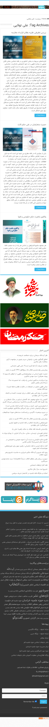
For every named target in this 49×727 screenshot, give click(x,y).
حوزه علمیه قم (16, 600)
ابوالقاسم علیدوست (40, 579)
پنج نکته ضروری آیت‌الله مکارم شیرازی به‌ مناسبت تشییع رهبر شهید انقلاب (26, 453)
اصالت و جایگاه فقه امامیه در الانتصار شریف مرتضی (29, 473)
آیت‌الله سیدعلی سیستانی (23, 573)
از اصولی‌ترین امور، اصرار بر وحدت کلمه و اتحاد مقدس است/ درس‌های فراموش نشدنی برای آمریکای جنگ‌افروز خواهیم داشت (25, 407)
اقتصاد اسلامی (40, 585)
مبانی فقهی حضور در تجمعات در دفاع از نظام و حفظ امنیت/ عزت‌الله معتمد (27, 387)
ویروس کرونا (7, 614)
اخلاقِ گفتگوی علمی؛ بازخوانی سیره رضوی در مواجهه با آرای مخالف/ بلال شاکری (26, 360)
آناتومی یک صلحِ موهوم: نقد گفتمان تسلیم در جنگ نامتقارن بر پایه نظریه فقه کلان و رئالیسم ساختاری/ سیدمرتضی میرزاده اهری (25, 400)
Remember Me (29, 701)
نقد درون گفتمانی (38, 614)
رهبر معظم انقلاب (34, 604)
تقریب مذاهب (27, 596)
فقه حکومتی (28, 607)
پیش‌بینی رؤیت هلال (42, 618)
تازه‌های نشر (40, 595)
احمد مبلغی (27, 579)
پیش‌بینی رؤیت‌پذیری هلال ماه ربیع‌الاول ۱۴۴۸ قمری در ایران (26, 370)
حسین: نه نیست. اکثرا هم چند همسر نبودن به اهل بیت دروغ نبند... (27, 524)
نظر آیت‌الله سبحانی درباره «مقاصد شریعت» (32, 355)
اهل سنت (35, 591)
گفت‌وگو (18, 617)
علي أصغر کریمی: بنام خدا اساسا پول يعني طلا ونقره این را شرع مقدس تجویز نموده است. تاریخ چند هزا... (26, 549)
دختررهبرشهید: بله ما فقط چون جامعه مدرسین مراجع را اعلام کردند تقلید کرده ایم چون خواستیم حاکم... (27, 530)
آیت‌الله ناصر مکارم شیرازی (34, 576)
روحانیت (23, 604)
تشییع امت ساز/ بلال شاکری (37, 469)
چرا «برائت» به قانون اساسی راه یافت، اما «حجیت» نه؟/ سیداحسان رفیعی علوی (27, 381)
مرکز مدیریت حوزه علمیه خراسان (37, 646)
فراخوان (36, 607)
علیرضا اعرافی (44, 608)
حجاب (19, 596)
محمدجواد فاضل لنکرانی (34, 611)
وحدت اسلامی (26, 613)
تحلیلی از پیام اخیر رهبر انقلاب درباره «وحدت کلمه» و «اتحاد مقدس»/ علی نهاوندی (26, 394)
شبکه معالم (44, 638)
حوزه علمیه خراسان (32, 600)
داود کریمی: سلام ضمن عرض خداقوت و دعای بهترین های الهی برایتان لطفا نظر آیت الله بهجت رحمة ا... (26, 536)
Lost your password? (39, 707)
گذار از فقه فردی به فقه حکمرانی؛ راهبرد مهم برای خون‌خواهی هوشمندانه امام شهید (26, 447)
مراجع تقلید (22, 611)
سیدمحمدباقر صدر (12, 604)
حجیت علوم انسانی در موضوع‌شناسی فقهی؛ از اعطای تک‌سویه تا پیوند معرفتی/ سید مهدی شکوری (25, 375)
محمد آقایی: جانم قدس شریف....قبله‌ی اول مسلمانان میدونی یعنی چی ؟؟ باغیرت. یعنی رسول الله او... (25, 543)
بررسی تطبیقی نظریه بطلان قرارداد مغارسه (28, 32)
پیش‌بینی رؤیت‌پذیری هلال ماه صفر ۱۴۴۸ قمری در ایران (28, 418)
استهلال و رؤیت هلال (13, 579)
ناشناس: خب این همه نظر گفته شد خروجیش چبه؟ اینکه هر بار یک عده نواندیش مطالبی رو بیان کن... (25, 556)
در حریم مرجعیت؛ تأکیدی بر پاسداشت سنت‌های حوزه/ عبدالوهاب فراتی (24, 413)
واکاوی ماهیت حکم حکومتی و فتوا (32, 217)
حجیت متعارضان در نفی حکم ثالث (32, 124)
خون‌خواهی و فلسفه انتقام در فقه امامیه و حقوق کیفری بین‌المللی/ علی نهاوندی (28, 424)
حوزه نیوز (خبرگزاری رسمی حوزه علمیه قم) (33, 651)
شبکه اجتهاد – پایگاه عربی (39, 633)
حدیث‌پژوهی (13, 596)
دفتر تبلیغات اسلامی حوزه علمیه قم (36, 642)
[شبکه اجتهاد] (24, 7)
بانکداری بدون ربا (13, 591)
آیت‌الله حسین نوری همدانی (23, 569)
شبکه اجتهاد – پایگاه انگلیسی (38, 629)
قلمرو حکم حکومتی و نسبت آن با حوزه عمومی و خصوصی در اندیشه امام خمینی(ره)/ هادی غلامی (26, 440)
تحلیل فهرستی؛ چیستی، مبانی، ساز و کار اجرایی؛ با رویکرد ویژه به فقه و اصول (24, 434)
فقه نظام (12, 608)
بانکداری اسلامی (25, 590)
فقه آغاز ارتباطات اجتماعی (38, 465)
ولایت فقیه (16, 613)
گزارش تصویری (29, 618)
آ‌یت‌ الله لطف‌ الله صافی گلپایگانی (12, 577)
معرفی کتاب (14, 610)
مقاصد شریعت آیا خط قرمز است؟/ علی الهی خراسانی (29, 366)
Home (44, 19)
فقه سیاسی (19, 607)
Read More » (40, 115)
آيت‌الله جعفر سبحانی (40, 569)
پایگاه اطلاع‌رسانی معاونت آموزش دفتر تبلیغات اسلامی (29, 655)
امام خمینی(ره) (26, 585)
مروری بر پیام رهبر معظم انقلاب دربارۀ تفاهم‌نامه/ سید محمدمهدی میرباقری (24, 460)
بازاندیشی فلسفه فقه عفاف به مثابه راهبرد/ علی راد (29, 429)
